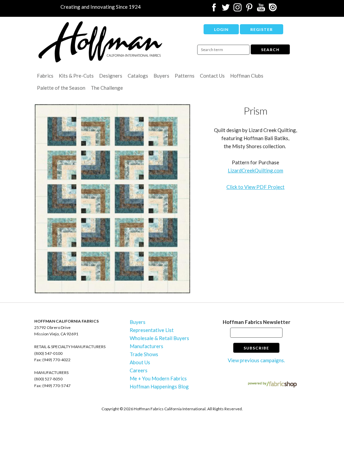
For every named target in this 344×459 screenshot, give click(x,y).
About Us (140, 362)
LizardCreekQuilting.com (255, 170)
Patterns (185, 76)
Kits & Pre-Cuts (76, 76)
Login (221, 29)
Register (261, 29)
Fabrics (45, 76)
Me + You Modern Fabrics (158, 378)
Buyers (161, 76)
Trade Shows (144, 354)
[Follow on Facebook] (214, 9)
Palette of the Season (61, 88)
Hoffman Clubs (246, 76)
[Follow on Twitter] (226, 9)
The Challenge (107, 88)
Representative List (152, 330)
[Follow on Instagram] (237, 9)
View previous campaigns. (256, 360)
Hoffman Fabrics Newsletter (256, 322)
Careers (138, 370)
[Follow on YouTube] (261, 9)
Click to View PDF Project (255, 187)
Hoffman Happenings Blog (159, 386)
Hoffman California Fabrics (100, 42)
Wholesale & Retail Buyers (159, 338)
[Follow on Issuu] (273, 9)
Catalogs (138, 76)
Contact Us (212, 76)
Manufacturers (146, 346)
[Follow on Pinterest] (249, 9)
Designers (110, 76)
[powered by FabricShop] (272, 384)
